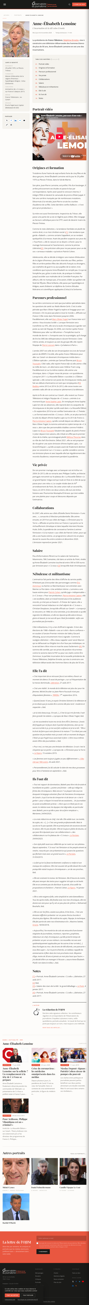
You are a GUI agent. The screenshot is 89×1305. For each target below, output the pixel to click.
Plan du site (57, 1282)
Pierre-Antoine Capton (42, 421)
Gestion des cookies (49, 1301)
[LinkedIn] (73, 1285)
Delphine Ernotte (71, 40)
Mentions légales (59, 1276)
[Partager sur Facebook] (11, 120)
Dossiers (38, 1276)
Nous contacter (59, 1279)
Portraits (18, 15)
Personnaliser (10, 1299)
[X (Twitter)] (73, 1281)
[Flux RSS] (76, 1285)
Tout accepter (12, 1295)
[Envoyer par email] (24, 120)
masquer (55, 59)
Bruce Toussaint (47, 430)
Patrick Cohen (54, 592)
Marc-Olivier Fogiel (60, 319)
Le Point (80, 986)
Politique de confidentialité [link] (28, 1299)
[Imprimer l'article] (11, 125)
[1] (67, 232)
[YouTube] (83, 1281)
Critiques (38, 1279)
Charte (56, 1273)
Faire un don (76, 1273)
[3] (59, 565)
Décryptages (39, 1273)
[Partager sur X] (7, 120)
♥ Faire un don (79, 4)
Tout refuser (28, 1295)
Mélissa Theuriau (74, 437)
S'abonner (43, 1252)
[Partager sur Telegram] (20, 120)
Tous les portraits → (78, 1153)
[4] (80, 646)
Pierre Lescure (48, 345)
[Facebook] (76, 1281)
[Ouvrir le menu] (5, 4)
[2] (42, 248)
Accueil (6, 15)
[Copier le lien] (7, 125)
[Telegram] (79, 1281)
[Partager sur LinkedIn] (15, 120)
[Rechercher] (69, 4)
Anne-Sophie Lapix (53, 401)
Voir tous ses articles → (52, 1027)
